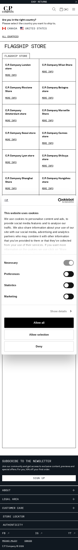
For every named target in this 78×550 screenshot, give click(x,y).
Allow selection (39, 334)
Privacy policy (9, 541)
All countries (10, 36)
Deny (39, 346)
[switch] (68, 274)
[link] (64, 9)
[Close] (76, 2)
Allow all (39, 322)
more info (11, 75)
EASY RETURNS (39, 2)
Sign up (39, 478)
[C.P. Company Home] (6, 9)
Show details (58, 311)
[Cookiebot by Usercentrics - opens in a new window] (58, 200)
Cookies (28, 541)
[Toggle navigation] (73, 9)
